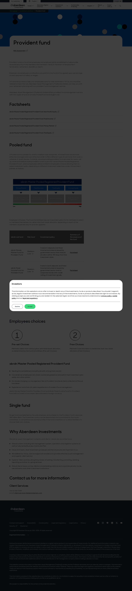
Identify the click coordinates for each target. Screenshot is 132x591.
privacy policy (106, 296)
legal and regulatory (30, 298)
